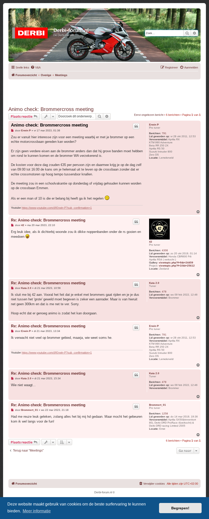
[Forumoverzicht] (32, 32)
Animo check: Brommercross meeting (51, 109)
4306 (165, 250)
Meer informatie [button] (37, 511)
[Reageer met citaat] (136, 126)
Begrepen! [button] (180, 508)
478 (164, 291)
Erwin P (154, 124)
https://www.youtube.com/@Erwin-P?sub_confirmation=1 (57, 207)
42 (150, 241)
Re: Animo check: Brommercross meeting (48, 220)
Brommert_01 (157, 404)
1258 (165, 413)
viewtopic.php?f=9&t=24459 (176, 262)
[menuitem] (36, 67)
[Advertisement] (104, 90)
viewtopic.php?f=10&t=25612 (177, 265)
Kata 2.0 (154, 283)
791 (164, 133)
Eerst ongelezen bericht (148, 114)
